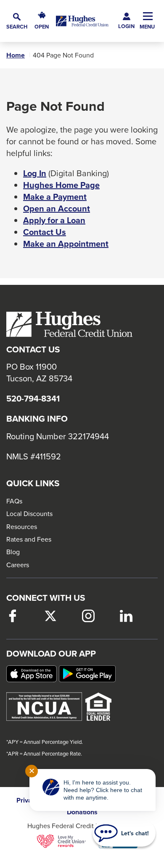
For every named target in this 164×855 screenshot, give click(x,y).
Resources (21, 526)
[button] (16, 21)
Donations (82, 812)
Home (15, 55)
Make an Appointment (65, 244)
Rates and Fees (28, 539)
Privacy (27, 800)
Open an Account (56, 208)
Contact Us (44, 232)
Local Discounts (29, 513)
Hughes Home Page (61, 185)
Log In (34, 173)
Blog (13, 551)
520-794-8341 (33, 398)
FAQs (14, 501)
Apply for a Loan (54, 220)
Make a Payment (55, 197)
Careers (17, 564)
